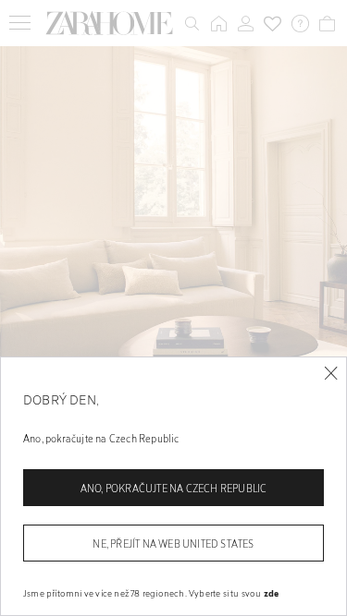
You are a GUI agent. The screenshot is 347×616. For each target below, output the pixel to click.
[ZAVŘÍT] (331, 373)
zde (271, 592)
